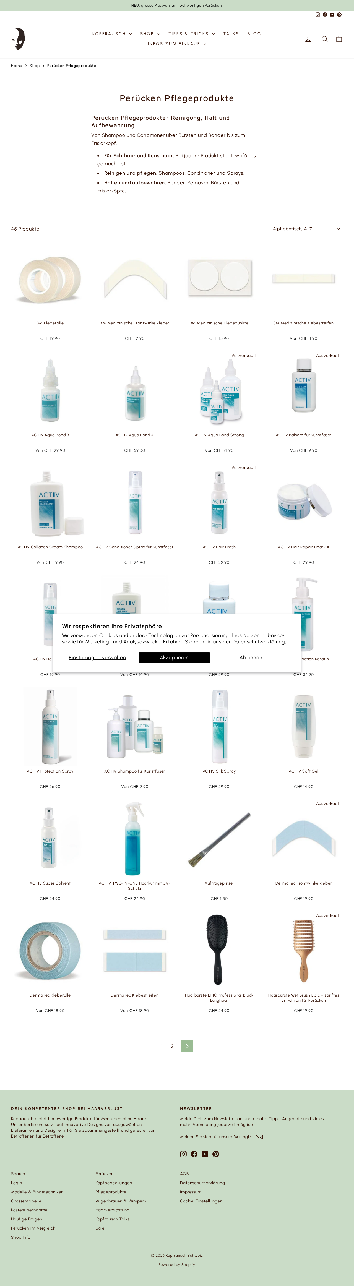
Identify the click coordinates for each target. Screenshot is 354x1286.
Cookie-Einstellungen (201, 1201)
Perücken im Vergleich (33, 1228)
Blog (255, 33)
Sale (100, 1228)
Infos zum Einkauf (175, 43)
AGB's (186, 1173)
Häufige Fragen (26, 1219)
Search (18, 1173)
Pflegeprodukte (111, 1192)
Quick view (50, 311)
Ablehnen (251, 657)
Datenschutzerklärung (202, 1182)
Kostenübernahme (29, 1209)
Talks (231, 33)
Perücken (105, 1173)
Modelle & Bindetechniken (37, 1192)
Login (16, 1182)
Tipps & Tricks (189, 33)
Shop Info (20, 1237)
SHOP (148, 33)
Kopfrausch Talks (113, 1219)
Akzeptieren (174, 657)
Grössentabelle (26, 1201)
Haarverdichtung (113, 1209)
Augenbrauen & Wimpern (121, 1201)
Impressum (191, 1192)
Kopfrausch (110, 33)
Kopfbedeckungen (114, 1182)
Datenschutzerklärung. (259, 642)
